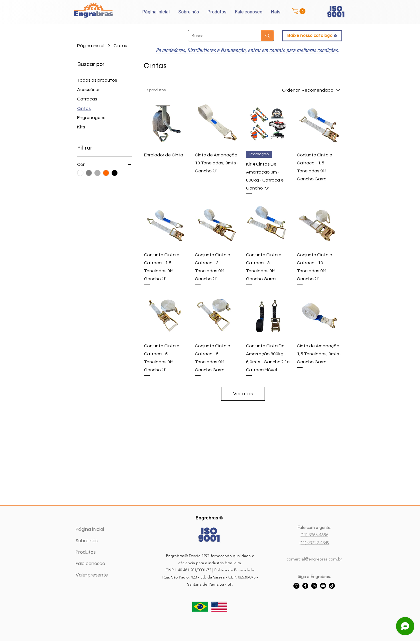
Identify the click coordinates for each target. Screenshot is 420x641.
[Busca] (267, 35)
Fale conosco (90, 563)
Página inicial (90, 529)
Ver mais (243, 393)
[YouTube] (323, 586)
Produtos (86, 552)
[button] (299, 11)
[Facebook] (305, 586)
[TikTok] (332, 586)
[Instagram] (296, 586)
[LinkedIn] (314, 586)
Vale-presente (92, 575)
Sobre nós (87, 540)
